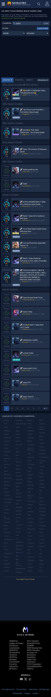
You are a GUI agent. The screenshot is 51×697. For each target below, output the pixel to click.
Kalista (18, 469)
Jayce (18, 451)
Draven (7, 522)
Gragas (7, 564)
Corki (6, 506)
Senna (30, 525)
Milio (17, 559)
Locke (18, 528)
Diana (6, 513)
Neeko (30, 434)
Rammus (31, 485)
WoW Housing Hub (34, 648)
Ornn (29, 460)
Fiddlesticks (8, 539)
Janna (18, 441)
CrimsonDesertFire (34, 666)
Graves (7, 567)
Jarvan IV (19, 444)
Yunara (42, 539)
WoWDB (30, 646)
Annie (6, 448)
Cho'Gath (7, 502)
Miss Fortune (19, 564)
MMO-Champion (33, 650)
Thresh (42, 447)
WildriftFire (13, 650)
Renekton (31, 501)
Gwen (6, 571)
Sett (29, 532)
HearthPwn (31, 657)
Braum (6, 485)
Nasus (30, 427)
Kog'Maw (19, 507)
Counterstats (14, 648)
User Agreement (8, 689)
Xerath (41, 522)
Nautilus (31, 431)
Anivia (6, 444)
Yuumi (41, 543)
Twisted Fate (42, 461)
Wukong (42, 515)
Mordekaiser (20, 568)
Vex (40, 490)
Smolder (31, 560)
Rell (29, 492)
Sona (29, 564)
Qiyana (30, 474)
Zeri (40, 557)
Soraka (30, 567)
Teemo (42, 443)
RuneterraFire (14, 653)
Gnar (6, 560)
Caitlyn (6, 492)
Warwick (42, 511)
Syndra (42, 423)
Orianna (31, 457)
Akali (6, 427)
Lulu (17, 535)
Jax (17, 448)
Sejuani (30, 522)
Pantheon (31, 464)
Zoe (40, 567)
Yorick (41, 536)
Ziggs (41, 560)
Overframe (31, 662)
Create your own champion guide (13, 18)
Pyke (29, 471)
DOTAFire (13, 657)
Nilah (30, 441)
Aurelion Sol (7, 459)
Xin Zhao (42, 525)
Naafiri (30, 420)
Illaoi (17, 431)
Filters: (5, 28)
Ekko (6, 525)
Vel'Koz (42, 487)
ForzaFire (13, 664)
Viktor (41, 501)
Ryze (29, 515)
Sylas (41, 420)
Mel (17, 556)
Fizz (5, 546)
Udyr (41, 470)
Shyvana (31, 543)
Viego (41, 498)
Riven (30, 508)
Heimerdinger (20, 423)
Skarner (31, 557)
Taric (41, 440)
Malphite (19, 542)
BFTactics (13, 669)
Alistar (6, 434)
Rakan (30, 481)
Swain (30, 571)
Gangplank (8, 553)
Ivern (18, 437)
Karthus (19, 476)
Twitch (41, 466)
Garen (6, 557)
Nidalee (30, 437)
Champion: (6, 23)
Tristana (42, 450)
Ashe (6, 455)
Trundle (42, 454)
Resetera (12, 659)
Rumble (30, 511)
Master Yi (19, 552)
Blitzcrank (8, 478)
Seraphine (31, 529)
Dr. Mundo (6, 517)
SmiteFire (13, 655)
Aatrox (6, 420)
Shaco (30, 536)
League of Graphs (16, 643)
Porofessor (13, 646)
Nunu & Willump (31, 449)
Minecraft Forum (33, 643)
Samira (30, 518)
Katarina (19, 483)
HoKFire (30, 669)
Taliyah (42, 433)
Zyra (41, 571)
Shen (29, 539)
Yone (41, 532)
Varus (41, 477)
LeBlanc (19, 511)
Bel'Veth (7, 474)
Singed (30, 546)
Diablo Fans (31, 659)
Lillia (17, 521)
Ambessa (7, 437)
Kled (17, 504)
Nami (30, 423)
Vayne (41, 480)
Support (27, 693)
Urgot (41, 473)
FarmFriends (14, 662)
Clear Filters (43, 28)
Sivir (29, 553)
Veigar (41, 483)
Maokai (18, 549)
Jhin (17, 455)
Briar (6, 488)
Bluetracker (31, 655)
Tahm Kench (41, 428)
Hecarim (19, 420)
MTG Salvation (33, 641)
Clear (46, 23)
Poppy (30, 467)
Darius (6, 509)
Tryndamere (44, 457)
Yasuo (41, 529)
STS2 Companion (34, 664)
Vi (40, 494)
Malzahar (19, 545)
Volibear (42, 508)
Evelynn (7, 532)
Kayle (18, 486)
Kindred (19, 500)
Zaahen (42, 546)
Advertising (33, 689)
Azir (5, 467)
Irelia (18, 434)
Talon (41, 436)
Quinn (30, 478)
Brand (6, 481)
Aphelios (7, 451)
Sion (29, 550)
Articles (35, 693)
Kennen (18, 493)
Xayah (41, 518)
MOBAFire (13, 641)
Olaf (29, 454)
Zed (40, 553)
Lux (17, 538)
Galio (6, 550)
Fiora (6, 543)
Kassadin (19, 479)
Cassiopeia (8, 499)
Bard (6, 471)
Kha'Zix (18, 497)
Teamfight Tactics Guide (25, 579)
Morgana (19, 572)
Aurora (6, 464)
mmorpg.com (32, 653)
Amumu (7, 441)
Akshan (7, 431)
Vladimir (42, 504)
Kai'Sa (18, 465)
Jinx (17, 458)
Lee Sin (18, 514)
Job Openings (44, 689)
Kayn (17, 490)
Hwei (18, 427)
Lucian (18, 532)
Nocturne (31, 444)
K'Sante (18, 462)
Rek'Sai (30, 488)
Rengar (30, 504)
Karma (18, 472)
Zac (40, 550)
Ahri (5, 423)
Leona (18, 518)
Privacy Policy (21, 689)
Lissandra (19, 525)
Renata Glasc (30, 496)
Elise (6, 529)
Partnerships (17, 693)
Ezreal (6, 536)
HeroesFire (13, 666)
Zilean (41, 564)
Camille (7, 495)
